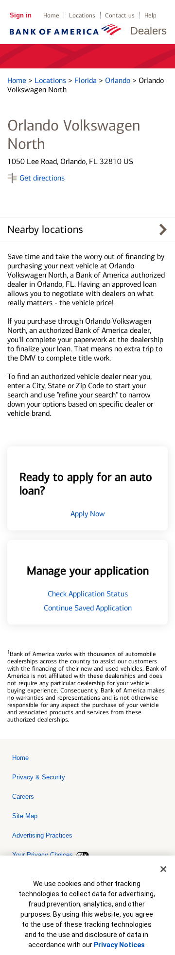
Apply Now (87, 513)
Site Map (24, 816)
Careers (23, 796)
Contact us (120, 15)
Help (150, 15)
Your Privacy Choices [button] (42, 854)
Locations (82, 15)
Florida (86, 80)
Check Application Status (88, 593)
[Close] (163, 869)
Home (51, 15)
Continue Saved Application (88, 607)
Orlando (118, 80)
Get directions (42, 177)
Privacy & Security (38, 777)
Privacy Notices (119, 945)
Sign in (21, 15)
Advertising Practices (42, 835)
